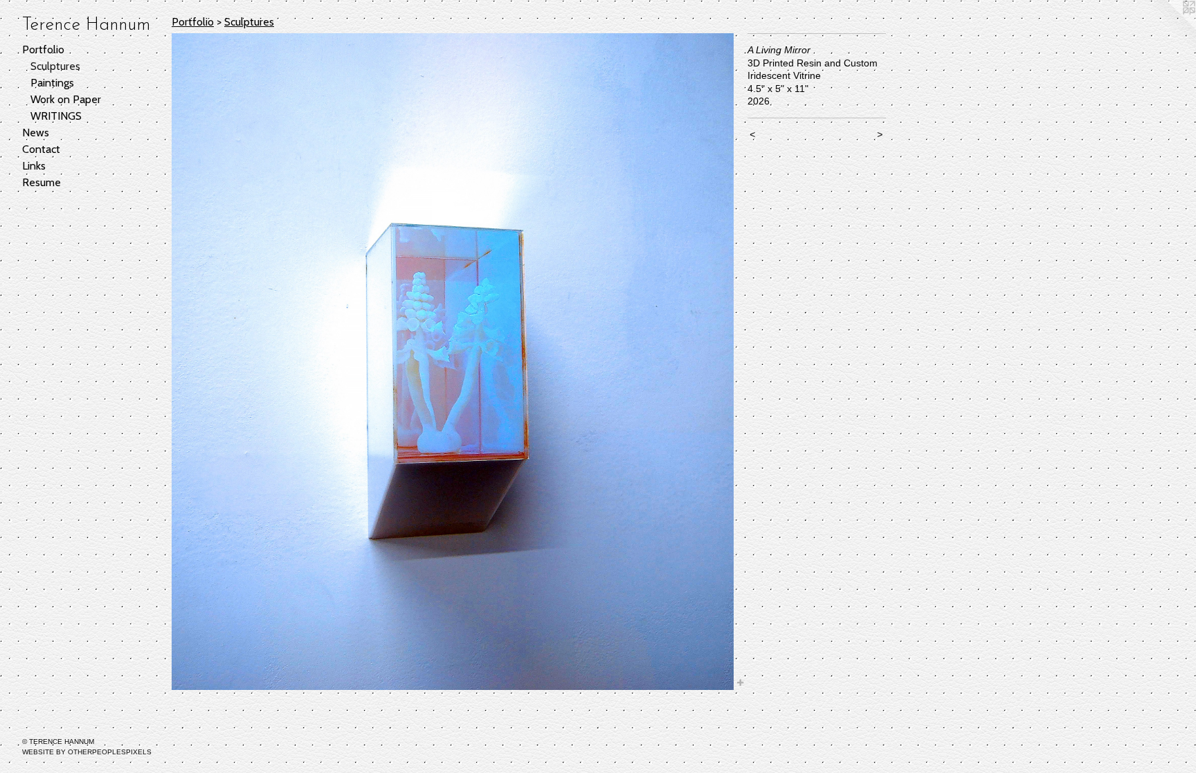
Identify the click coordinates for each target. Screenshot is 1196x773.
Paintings (52, 82)
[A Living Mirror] (453, 361)
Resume (41, 182)
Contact (41, 149)
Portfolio (43, 49)
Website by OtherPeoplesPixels (87, 752)
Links (34, 165)
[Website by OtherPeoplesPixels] (1168, 27)
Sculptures (55, 66)
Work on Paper (65, 99)
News (35, 132)
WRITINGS (56, 115)
